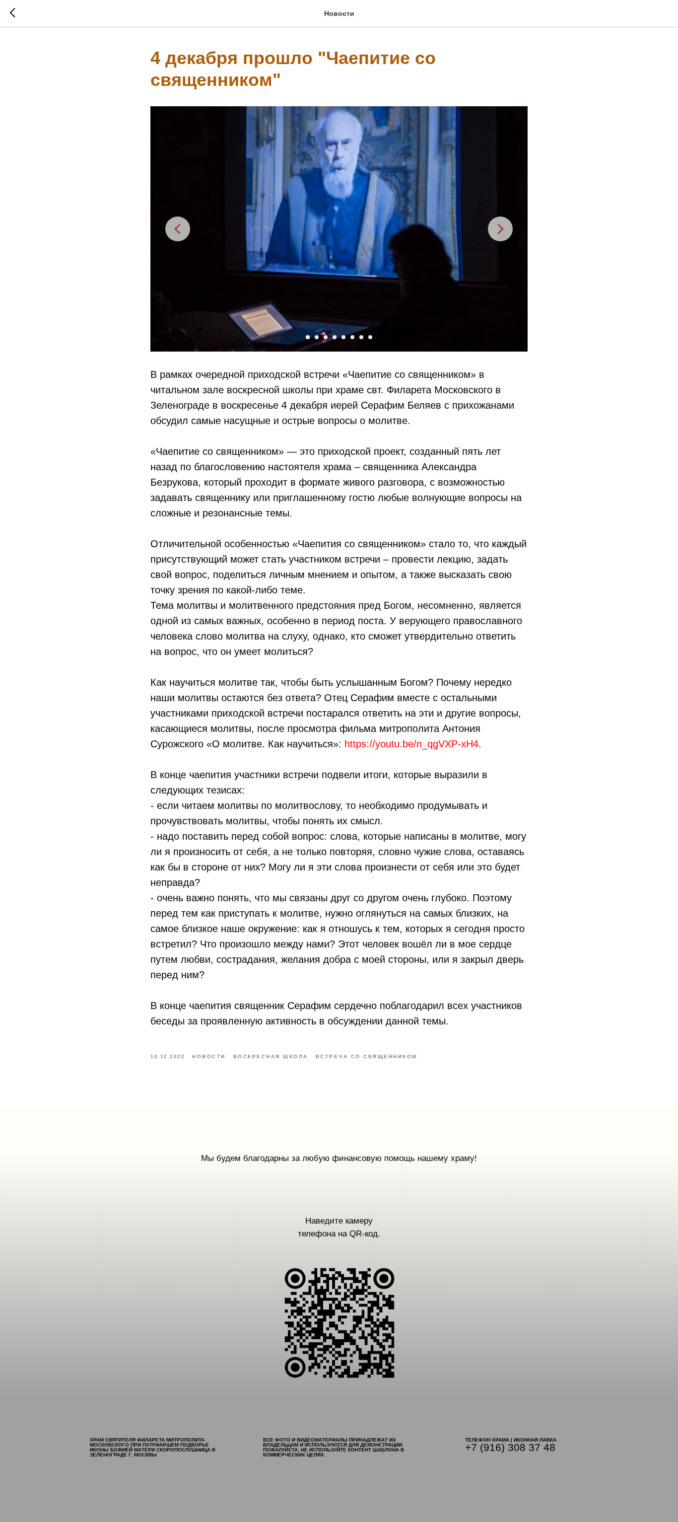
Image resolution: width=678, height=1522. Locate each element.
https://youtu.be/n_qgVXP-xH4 (411, 743)
